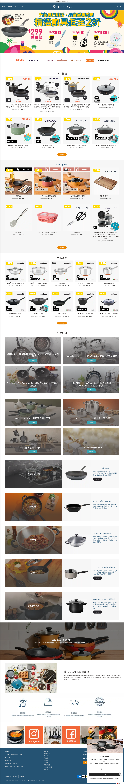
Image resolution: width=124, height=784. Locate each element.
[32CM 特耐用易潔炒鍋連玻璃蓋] (105, 90)
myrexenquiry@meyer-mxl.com (14, 755)
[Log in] (117, 6)
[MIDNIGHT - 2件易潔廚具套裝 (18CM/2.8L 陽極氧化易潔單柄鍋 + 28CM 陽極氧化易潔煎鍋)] (18, 90)
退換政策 (46, 756)
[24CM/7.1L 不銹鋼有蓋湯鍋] (85, 271)
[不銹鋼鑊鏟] (18, 218)
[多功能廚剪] (76, 218)
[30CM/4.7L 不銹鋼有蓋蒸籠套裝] (38, 271)
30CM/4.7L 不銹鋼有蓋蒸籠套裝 (39, 284)
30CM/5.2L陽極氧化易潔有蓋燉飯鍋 (106, 146)
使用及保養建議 (48, 768)
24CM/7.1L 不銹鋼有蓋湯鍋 (85, 284)
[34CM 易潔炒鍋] (47, 130)
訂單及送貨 (47, 754)
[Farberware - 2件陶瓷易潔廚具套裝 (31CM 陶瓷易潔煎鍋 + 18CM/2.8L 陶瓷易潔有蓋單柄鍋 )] (76, 90)
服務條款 (117, 778)
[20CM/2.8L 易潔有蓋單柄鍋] (85, 302)
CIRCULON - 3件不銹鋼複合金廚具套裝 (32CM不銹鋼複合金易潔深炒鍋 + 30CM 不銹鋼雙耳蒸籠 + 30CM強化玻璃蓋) (47, 107)
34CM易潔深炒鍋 (47, 146)
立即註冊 (91, 452)
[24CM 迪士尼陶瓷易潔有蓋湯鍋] (18, 130)
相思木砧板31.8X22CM (106, 196)
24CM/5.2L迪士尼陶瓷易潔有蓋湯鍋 (18, 146)
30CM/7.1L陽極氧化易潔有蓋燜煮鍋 (76, 146)
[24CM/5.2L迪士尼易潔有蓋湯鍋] (47, 181)
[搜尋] (114, 6)
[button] (120, 783)
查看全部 (62, 155)
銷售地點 (46, 761)
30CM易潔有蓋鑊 (38, 314)
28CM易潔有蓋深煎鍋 (15, 314)
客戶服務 (46, 763)
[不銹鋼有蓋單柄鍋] (108, 271)
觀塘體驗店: (8, 761)
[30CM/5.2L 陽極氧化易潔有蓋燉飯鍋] (105, 130)
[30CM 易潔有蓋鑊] (38, 302)
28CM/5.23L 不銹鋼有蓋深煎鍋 (15, 284)
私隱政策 (46, 770)
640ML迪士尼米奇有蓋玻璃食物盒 (47, 233)
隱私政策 (112, 778)
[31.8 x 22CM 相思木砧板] (105, 181)
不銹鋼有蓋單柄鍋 (109, 284)
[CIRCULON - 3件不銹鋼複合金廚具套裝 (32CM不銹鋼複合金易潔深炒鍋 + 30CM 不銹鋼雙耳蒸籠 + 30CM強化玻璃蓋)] (47, 90)
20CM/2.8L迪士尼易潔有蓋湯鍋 (76, 196)
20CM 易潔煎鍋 (62, 314)
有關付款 (46, 752)
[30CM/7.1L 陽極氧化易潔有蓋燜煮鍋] (76, 130)
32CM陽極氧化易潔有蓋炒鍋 (106, 105)
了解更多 (33, 361)
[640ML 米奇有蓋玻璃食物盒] (47, 218)
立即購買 (91, 390)
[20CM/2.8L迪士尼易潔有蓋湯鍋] (76, 181)
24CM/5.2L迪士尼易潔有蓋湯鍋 (47, 196)
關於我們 (69, 684)
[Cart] (121, 6)
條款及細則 (47, 765)
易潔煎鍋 (18, 196)
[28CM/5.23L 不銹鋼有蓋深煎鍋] (15, 271)
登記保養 (46, 758)
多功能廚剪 (77, 233)
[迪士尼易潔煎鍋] (18, 181)
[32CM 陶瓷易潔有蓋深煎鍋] (108, 302)
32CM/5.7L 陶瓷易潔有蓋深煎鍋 (109, 314)
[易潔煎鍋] (62, 302)
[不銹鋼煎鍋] (62, 271)
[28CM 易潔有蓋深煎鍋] (15, 302)
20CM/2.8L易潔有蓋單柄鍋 (85, 314)
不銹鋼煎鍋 (62, 284)
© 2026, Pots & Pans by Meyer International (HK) (15, 780)
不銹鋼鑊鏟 (18, 233)
